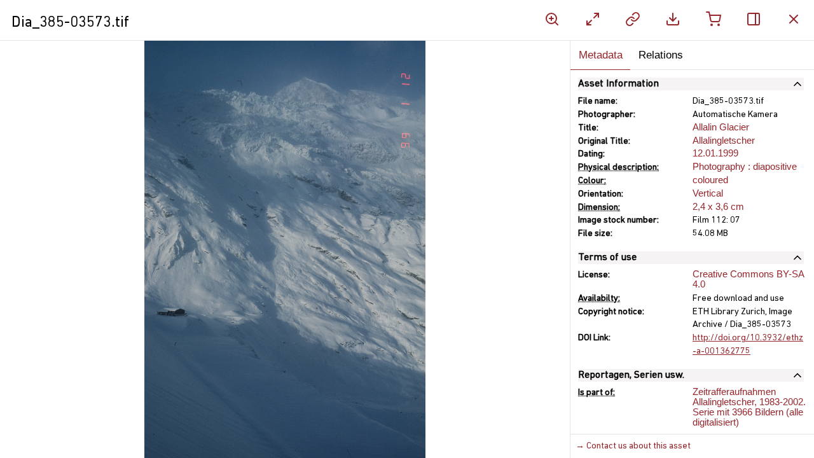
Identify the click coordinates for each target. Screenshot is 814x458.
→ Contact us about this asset (633, 446)
